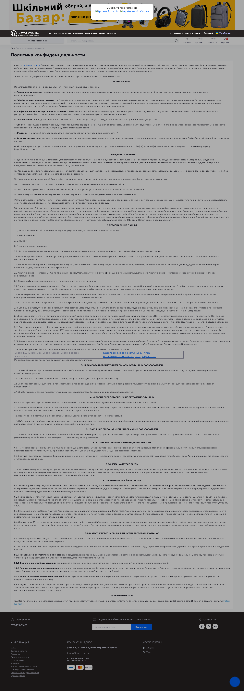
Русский (112, 11)
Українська (142, 11)
